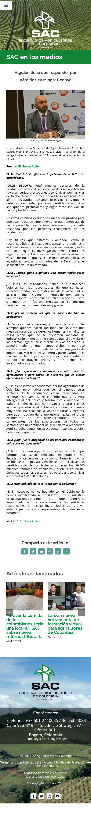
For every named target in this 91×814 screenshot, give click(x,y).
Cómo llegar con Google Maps (46, 739)
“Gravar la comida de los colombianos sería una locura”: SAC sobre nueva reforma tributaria (24, 626)
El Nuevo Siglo (28, 166)
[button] (9, 612)
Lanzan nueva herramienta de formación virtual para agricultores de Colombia (65, 624)
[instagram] (49, 796)
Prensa (36, 521)
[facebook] (33, 796)
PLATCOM (58, 777)
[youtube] (58, 796)
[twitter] (41, 796)
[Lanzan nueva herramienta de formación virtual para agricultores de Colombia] (66, 584)
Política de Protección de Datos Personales (62, 764)
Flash (28, 521)
